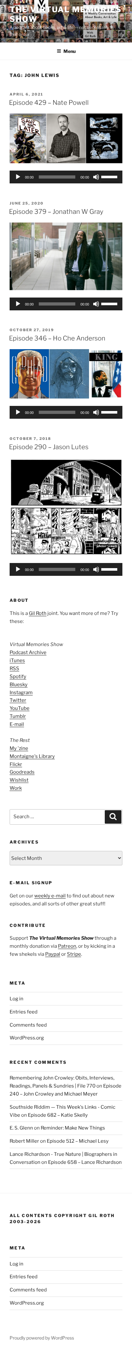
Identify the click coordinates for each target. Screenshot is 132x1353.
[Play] (18, 177)
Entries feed (23, 1012)
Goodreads (22, 772)
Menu (69, 51)
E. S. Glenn (21, 1128)
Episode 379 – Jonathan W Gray (56, 211)
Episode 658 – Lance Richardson (85, 1162)
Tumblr (18, 716)
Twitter (18, 700)
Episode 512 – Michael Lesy (78, 1141)
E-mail (17, 724)
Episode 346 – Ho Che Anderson (57, 338)
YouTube (19, 708)
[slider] (110, 176)
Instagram (21, 692)
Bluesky (19, 684)
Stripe (74, 954)
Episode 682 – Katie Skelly (58, 1115)
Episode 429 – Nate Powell (49, 102)
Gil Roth (37, 613)
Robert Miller (24, 1141)
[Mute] (96, 177)
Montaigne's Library (32, 756)
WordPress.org (27, 1038)
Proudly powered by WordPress (42, 1337)
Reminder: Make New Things (73, 1128)
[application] (66, 177)
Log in (16, 999)
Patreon (67, 946)
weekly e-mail (50, 896)
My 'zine (19, 748)
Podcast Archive (28, 652)
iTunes (17, 660)
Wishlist (19, 780)
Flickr (16, 764)
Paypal (52, 954)
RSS (14, 668)
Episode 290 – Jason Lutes (48, 447)
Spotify (18, 676)
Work (16, 788)
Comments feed (28, 1025)
